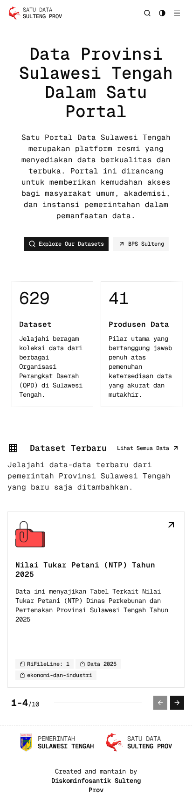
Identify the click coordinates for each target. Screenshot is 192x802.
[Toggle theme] (162, 13)
